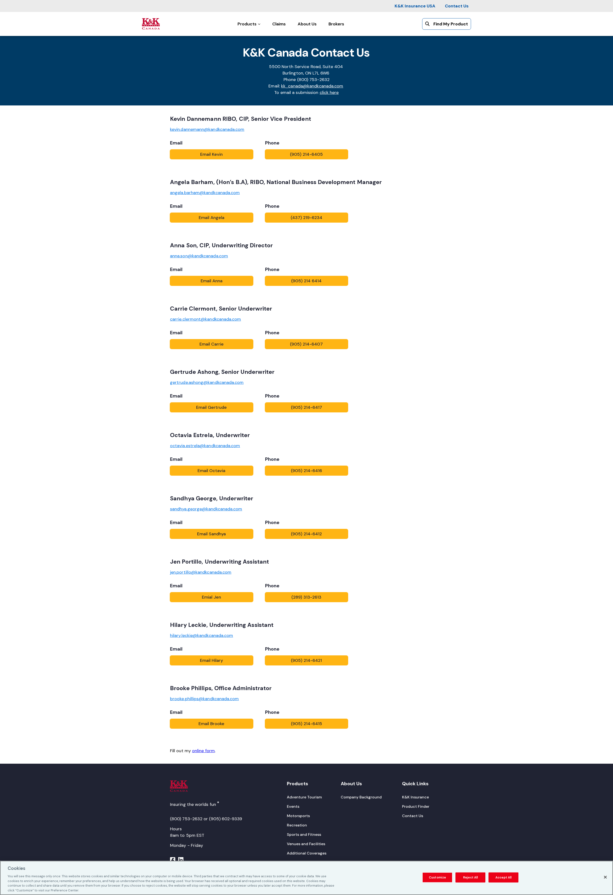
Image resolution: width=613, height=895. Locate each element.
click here (329, 92)
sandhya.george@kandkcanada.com (206, 509)
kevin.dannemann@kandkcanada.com (207, 129)
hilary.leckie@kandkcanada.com (201, 635)
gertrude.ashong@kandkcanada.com (207, 382)
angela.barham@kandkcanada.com (205, 193)
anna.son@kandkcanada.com (199, 256)
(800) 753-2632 (186, 819)
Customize (437, 877)
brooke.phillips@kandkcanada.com (204, 699)
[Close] (605, 877)
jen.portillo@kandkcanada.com (200, 572)
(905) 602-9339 (225, 819)
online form (203, 751)
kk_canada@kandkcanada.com (312, 86)
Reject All (470, 877)
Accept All (503, 877)
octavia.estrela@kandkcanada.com (205, 446)
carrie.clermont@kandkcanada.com (205, 319)
